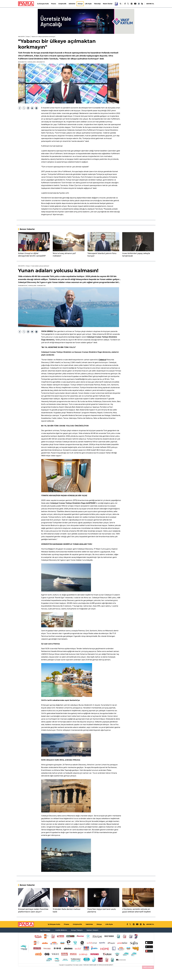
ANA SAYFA (21, 36)
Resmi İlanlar (107, 4)
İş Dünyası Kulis (43, 4)
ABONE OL (150, 4)
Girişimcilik (62, 4)
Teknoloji (97, 4)
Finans (53, 4)
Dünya (80, 4)
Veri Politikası (45, 930)
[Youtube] (135, 4)
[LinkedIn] (139, 4)
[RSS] (142, 4)
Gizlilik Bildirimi (61, 930)
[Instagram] (131, 4)
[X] (128, 4)
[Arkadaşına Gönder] (32, 108)
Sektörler (72, 4)
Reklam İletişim (92, 930)
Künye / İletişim (77, 930)
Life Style (88, 4)
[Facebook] (125, 4)
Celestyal (102, 360)
